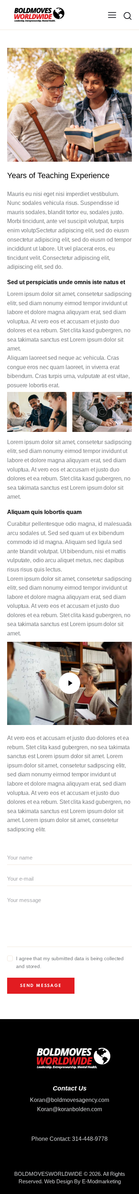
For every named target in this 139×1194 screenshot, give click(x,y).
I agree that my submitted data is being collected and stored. (70, 962)
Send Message (41, 986)
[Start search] (127, 16)
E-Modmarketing (101, 1181)
